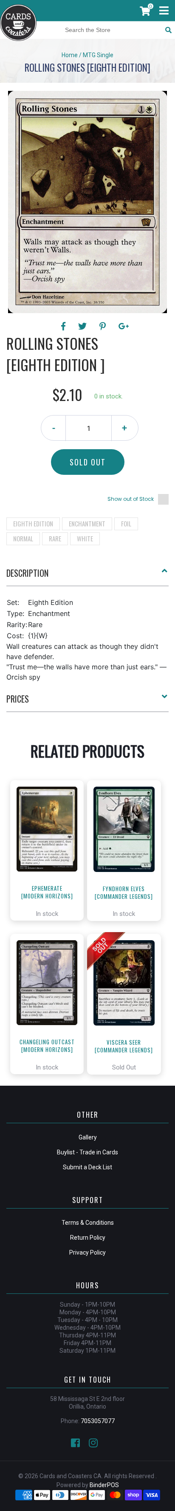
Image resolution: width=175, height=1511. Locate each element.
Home (70, 55)
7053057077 (98, 1421)
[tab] (87, 576)
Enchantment (87, 523)
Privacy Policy (87, 1252)
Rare (55, 538)
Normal (23, 538)
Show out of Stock (130, 499)
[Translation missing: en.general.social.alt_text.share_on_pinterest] (103, 326)
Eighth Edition (33, 523)
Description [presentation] (27, 573)
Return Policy (87, 1237)
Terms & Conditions (88, 1222)
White (85, 538)
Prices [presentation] (17, 698)
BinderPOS (104, 1485)
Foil (126, 523)
